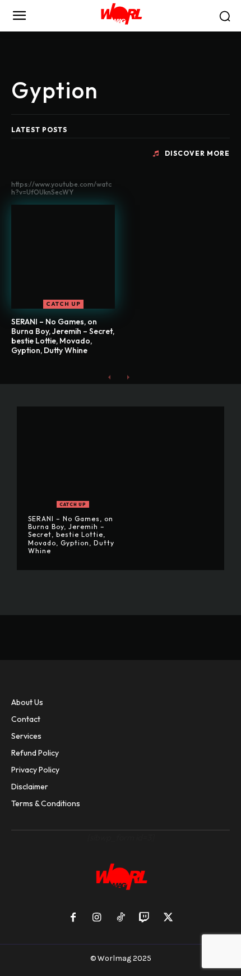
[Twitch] (144, 918)
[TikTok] (120, 918)
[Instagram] (96, 918)
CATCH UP (63, 304)
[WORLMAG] (120, 16)
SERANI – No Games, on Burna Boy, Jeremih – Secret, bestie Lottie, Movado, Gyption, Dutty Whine (62, 336)
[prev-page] (110, 377)
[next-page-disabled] (128, 377)
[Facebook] (73, 918)
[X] (168, 918)
